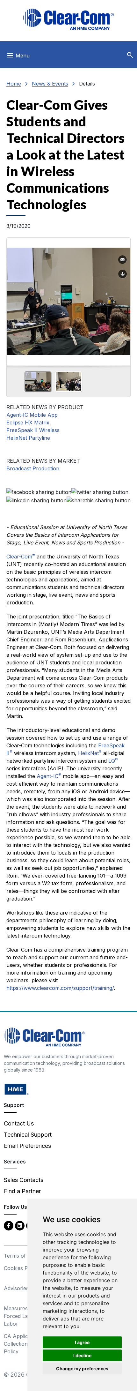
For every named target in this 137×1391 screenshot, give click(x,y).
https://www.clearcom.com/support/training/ (60, 988)
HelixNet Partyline (28, 438)
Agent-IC (49, 776)
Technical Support (28, 1134)
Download (122, 274)
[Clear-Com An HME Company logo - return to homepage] (44, 1036)
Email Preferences (27, 1145)
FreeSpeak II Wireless (33, 430)
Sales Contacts (23, 1180)
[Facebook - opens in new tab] (8, 1225)
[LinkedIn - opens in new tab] (20, 1225)
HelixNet (90, 753)
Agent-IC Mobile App (32, 415)
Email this (122, 259)
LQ (113, 761)
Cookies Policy (21, 1268)
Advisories (16, 1288)
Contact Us (19, 1123)
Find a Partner (22, 1191)
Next (123, 299)
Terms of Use (20, 1256)
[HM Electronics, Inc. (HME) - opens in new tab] (16, 1088)
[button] (130, 55)
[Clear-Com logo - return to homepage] (68, 19)
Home (13, 83)
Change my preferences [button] (82, 1368)
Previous (14, 299)
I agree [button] (82, 1342)
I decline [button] (82, 1355)
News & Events (50, 83)
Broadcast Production (32, 468)
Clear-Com (20, 556)
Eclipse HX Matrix (27, 422)
